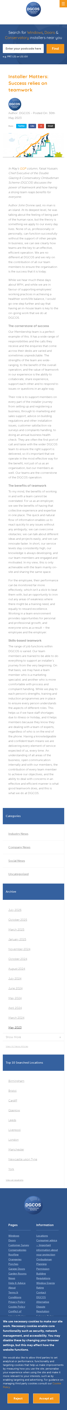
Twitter (21, 126)
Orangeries (14, 1259)
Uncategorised (18, 874)
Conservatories (17, 1250)
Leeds (12, 1120)
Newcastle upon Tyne (22, 1159)
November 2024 (19, 949)
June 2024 (15, 988)
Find (55, 49)
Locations (42, 1235)
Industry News (18, 834)
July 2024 (14, 978)
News (11, 1278)
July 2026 (14, 910)
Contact (41, 1292)
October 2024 (17, 959)
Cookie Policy (16, 1306)
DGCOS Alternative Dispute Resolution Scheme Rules (44, 1307)
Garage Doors (16, 1268)
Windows (35, 32)
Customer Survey (18, 1245)
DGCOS (24, 113)
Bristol (12, 1090)
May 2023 (15, 1027)
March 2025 (16, 929)
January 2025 (17, 939)
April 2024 (15, 1008)
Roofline (13, 1254)
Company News (19, 847)
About (12, 1287)
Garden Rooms (17, 1273)
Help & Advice (16, 1283)
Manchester (16, 1149)
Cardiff (12, 1100)
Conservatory (17, 37)
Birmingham (16, 1081)
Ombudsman (44, 1259)
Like (32, 126)
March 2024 (16, 1017)
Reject (18, 1398)
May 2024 (15, 998)
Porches (13, 1264)
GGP (23, 168)
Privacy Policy (16, 1302)
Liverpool (14, 1130)
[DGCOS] (14, 104)
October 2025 (17, 919)
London (13, 1139)
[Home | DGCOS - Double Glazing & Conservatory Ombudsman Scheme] (33, 9)
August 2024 (16, 968)
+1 (41, 126)
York (11, 1169)
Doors (49, 32)
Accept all (46, 1398)
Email (50, 126)
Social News (16, 860)
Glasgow (14, 1110)
